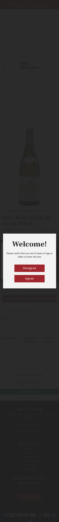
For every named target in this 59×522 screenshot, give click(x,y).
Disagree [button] (29, 268)
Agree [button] (29, 278)
